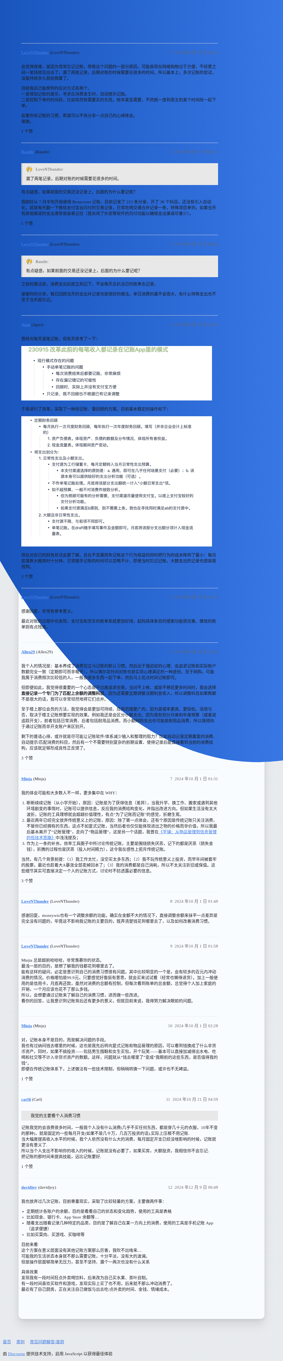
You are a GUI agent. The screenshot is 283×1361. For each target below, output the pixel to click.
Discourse (16, 1354)
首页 (7, 1342)
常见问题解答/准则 (47, 1342)
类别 (20, 1342)
